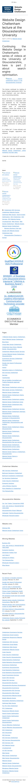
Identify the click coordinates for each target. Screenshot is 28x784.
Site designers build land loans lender (13, 595)
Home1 (4, 367)
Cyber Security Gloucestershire (11, 657)
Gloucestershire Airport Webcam (12, 510)
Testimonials (6, 377)
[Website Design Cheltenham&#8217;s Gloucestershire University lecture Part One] (18, 174)
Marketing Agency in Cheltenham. (12, 370)
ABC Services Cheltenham (10, 470)
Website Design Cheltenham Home (12, 402)
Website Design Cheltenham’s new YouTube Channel (6, 198)
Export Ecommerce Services (10, 675)
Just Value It (6, 555)
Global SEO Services (8, 680)
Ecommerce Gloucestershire (10, 667)
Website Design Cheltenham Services (13, 409)
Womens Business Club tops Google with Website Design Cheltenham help (11, 231)
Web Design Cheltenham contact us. (13, 387)
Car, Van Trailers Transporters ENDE (13, 503)
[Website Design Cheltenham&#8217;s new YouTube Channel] (7, 193)
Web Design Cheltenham (9, 755)
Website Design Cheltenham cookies (13, 399)
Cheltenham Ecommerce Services (12, 632)
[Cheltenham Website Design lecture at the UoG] (7, 174)
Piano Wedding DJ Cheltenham (11, 488)
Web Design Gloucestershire (10, 758)
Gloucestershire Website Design (11, 695)
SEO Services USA (7, 743)
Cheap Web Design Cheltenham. (12, 344)
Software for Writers (8, 557)
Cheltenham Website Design (10, 212)
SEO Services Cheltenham (10, 372)
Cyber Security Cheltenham (10, 481)
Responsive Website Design (10, 711)
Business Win (6, 543)
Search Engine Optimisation (10, 713)
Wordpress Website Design (10, 768)
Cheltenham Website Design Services (13, 351)
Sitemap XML (6, 528)
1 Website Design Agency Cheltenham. (13, 337)
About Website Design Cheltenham (12, 339)
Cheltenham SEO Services (12, 210)
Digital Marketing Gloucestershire (12, 662)
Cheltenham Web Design (9, 647)
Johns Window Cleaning (9, 486)
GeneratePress (15, 781)
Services (4, 375)
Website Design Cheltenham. (11, 449)
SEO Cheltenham (16, 217)
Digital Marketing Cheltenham (11, 660)
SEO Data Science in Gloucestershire (13, 613)
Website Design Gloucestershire (11, 766)
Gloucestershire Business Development (14, 685)
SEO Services (6, 735)
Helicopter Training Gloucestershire (12, 513)
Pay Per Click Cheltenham (10, 706)
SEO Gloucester (7, 732)
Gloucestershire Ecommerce (10, 688)
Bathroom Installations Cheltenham (12, 475)
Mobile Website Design (9, 698)
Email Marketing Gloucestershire (12, 672)
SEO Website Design (14, 219)
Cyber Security (6, 652)
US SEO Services (7, 750)
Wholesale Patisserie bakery (10, 515)
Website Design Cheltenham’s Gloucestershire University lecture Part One (17, 181)
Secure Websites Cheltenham (11, 725)
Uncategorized (6, 221)
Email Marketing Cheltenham (10, 670)
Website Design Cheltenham (20, 9)
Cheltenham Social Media (10, 644)
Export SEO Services (8, 677)
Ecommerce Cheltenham (9, 665)
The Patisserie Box (7, 491)
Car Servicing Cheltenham (10, 478)
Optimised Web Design (9, 214)
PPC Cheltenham (7, 708)
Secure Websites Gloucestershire (12, 727)
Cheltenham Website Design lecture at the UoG (6, 179)
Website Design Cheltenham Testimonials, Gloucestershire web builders (12, 422)
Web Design (15, 221)
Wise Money (6, 565)
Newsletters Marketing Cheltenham (12, 700)
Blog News (5, 342)
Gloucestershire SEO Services (11, 690)
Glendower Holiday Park (9, 552)
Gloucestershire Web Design (10, 693)
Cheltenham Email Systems (10, 635)
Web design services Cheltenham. (12, 390)
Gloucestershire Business (9, 683)
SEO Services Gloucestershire (11, 740)
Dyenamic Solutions (8, 483)
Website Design (19, 224)
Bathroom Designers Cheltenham (12, 473)
